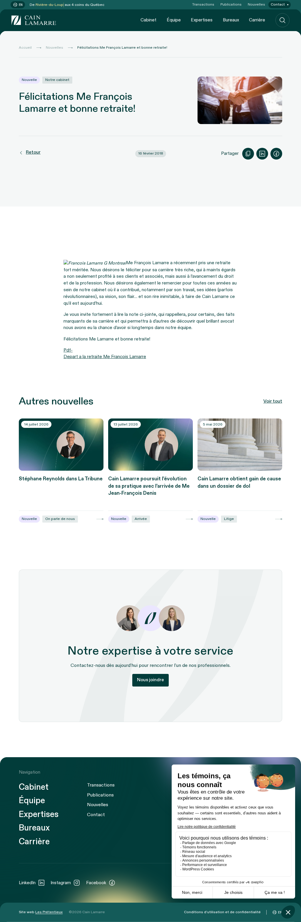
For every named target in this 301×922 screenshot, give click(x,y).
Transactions (203, 4)
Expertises (202, 20)
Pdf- (68, 350)
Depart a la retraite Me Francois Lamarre (104, 357)
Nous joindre (150, 680)
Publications (231, 4)
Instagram (61, 883)
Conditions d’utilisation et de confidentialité (222, 912)
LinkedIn (27, 883)
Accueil (25, 47)
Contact (278, 4)
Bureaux (231, 20)
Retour (33, 152)
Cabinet (148, 20)
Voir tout (272, 401)
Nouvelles (256, 4)
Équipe (174, 20)
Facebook (96, 883)
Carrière (257, 20)
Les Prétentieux (49, 912)
